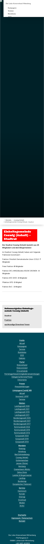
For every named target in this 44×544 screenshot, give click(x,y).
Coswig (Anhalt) (19, 220)
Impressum (22, 491)
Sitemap (22, 497)
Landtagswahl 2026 (22, 406)
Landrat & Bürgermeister (22, 475)
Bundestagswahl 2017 (22, 424)
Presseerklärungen (22, 386)
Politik (22, 340)
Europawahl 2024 (22, 436)
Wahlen (22, 403)
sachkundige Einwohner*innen (17, 324)
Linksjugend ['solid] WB (22, 390)
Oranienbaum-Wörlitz (22, 469)
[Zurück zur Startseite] (2, 220)
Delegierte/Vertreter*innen (22, 377)
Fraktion (8, 320)
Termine (11, 11)
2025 (10, 17)
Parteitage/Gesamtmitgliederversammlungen (22, 374)
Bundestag (22, 481)
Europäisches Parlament (22, 484)
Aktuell (22, 343)
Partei (22, 362)
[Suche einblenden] (34, 3)
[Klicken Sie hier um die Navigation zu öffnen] (40, 3)
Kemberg (22, 466)
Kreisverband (22, 365)
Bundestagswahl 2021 (22, 421)
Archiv (22, 506)
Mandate (8, 220)
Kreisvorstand (22, 368)
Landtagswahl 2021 (22, 409)
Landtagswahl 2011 (22, 415)
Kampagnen (12, 8)
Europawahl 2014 (22, 442)
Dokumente (22, 380)
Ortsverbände (22, 371)
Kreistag (22, 448)
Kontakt (22, 494)
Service (22, 488)
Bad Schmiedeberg (22, 454)
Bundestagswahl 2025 (22, 418)
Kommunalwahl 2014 (22, 433)
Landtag (22, 478)
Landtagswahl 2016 (22, 412)
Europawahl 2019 (22, 439)
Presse (22, 384)
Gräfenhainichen (22, 460)
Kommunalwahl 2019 (22, 430)
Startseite (22, 515)
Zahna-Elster (22, 472)
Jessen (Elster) (22, 463)
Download (22, 500)
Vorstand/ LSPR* (22, 396)
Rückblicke (12, 14)
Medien (22, 503)
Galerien (22, 358)
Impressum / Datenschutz (22, 518)
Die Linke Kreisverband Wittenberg (18, 3)
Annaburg (22, 451)
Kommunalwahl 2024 (22, 427)
